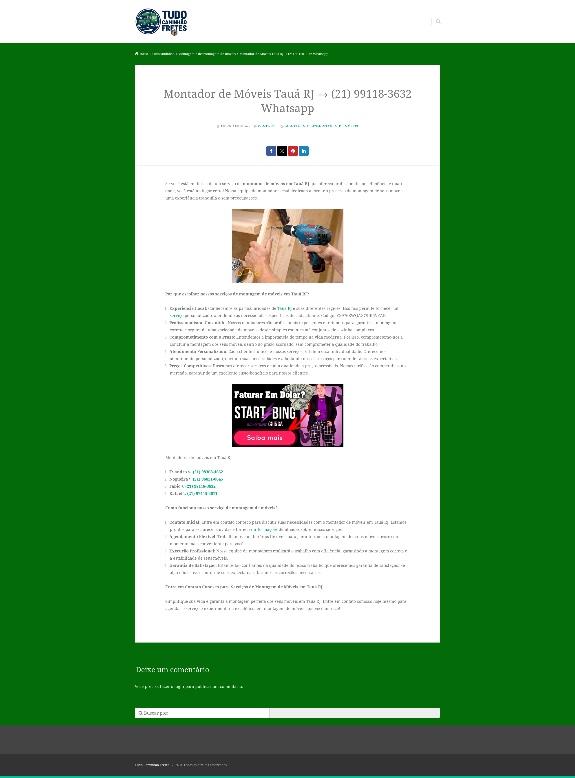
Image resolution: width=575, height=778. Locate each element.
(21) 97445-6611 (202, 493)
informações (266, 529)
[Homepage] (161, 21)
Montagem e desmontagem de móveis (321, 126)
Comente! (267, 126)
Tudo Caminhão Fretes (152, 765)
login (179, 686)
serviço (177, 315)
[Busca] (434, 15)
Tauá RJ (284, 308)
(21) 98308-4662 (207, 471)
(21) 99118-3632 (200, 486)
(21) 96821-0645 (208, 479)
